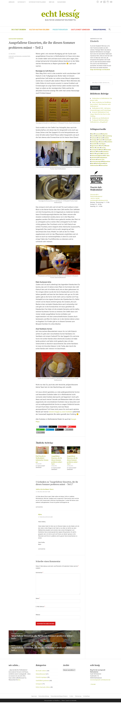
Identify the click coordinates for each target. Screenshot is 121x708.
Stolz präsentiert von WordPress (52, 700)
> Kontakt (93, 684)
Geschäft (94, 143)
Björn (40, 514)
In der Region (101, 143)
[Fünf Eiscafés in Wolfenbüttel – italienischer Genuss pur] (42, 450)
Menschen (108, 149)
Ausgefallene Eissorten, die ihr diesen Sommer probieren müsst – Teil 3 (72, 460)
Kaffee (102, 145)
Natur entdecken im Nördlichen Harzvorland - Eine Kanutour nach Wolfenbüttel (100, 104)
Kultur (93, 147)
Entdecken (18, 56)
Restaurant (105, 153)
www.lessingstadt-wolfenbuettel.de (100, 680)
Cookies (71, 696)
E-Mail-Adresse (40, 606)
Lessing (103, 147)
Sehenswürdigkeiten (97, 155)
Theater (93, 159)
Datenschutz (22, 2)
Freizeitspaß (107, 140)
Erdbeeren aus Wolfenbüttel (100, 118)
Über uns (51, 2)
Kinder (107, 145)
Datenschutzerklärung (43, 696)
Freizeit (100, 140)
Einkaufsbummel (99, 30)
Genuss (11, 58)
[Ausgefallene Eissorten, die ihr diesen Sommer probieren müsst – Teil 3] (73, 450)
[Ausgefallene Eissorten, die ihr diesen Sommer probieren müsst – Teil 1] (58, 450)
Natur (92, 153)
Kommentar (39, 572)
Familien (106, 138)
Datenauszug (78, 696)
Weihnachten (106, 161)
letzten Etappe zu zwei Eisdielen (60, 412)
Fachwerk (94, 138)
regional (98, 153)
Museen (93, 151)
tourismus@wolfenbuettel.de (99, 200)
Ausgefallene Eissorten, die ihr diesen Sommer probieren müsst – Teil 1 (57, 460)
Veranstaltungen (96, 161)
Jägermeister (95, 145)
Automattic (73, 700)
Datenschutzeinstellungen (37, 2)
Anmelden (11, 2)
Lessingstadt (95, 149)
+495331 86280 (94, 198)
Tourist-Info (100, 159)
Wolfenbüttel (99, 163)
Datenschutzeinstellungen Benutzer (59, 696)
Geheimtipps (26, 56)
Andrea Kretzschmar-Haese (45, 489)
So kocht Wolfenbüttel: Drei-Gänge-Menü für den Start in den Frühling (100, 114)
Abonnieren (95, 88)
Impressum (34, 696)
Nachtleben (105, 151)
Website (38, 614)
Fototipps (94, 140)
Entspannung (108, 136)
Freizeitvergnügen (60, 30)
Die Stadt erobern (18, 30)
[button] (37, 427)
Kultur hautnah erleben (39, 30)
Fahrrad (100, 138)
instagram (39, 684)
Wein (92, 163)
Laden (98, 147)
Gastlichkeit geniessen (80, 30)
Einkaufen (105, 134)
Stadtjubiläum (103, 157)
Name (38, 598)
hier (19, 680)
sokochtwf (94, 157)
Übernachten (104, 165)
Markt (102, 149)
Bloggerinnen (62, 2)
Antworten (39, 507)
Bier (92, 134)
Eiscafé (11, 56)
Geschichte (109, 142)
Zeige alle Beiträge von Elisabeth (100, 69)
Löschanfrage (86, 696)
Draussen (97, 134)
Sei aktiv (107, 155)
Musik (98, 151)
